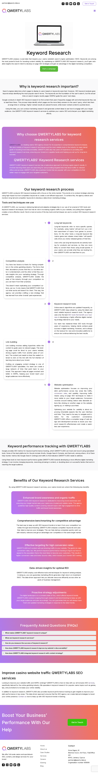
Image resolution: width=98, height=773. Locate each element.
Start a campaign (49, 69)
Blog (41, 766)
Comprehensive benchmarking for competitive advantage (49, 520)
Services (43, 756)
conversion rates (60, 393)
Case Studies (44, 752)
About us (43, 749)
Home (42, 746)
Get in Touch (89, 4)
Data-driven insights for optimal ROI (49, 568)
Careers (43, 759)
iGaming (43, 763)
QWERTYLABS (15, 145)
